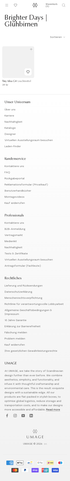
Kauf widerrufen (14, 203)
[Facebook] (6, 416)
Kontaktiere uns (14, 166)
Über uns (9, 109)
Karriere (9, 115)
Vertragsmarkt (13, 235)
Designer (10, 134)
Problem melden (14, 338)
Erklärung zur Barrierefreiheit (22, 326)
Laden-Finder (12, 146)
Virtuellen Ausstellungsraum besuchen (28, 140)
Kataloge (10, 128)
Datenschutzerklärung (18, 292)
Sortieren (56, 37)
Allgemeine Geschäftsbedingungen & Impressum (28, 312)
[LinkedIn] (31, 416)
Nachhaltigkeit (13, 122)
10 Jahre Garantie (15, 320)
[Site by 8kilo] (45, 444)
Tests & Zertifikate (16, 253)
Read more (53, 409)
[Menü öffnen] (6, 5)
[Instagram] (15, 416)
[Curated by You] (15, 5)
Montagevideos (14, 197)
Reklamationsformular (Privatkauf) (26, 184)
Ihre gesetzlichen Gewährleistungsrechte (30, 351)
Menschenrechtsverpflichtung (23, 298)
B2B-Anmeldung (14, 229)
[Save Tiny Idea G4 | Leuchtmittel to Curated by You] (28, 72)
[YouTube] (23, 416)
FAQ (7, 172)
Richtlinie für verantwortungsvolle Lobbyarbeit (34, 304)
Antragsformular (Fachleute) (22, 266)
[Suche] (64, 5)
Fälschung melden (15, 332)
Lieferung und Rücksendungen (23, 285)
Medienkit (10, 241)
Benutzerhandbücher (17, 191)
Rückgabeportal (14, 178)
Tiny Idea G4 (16, 81)
